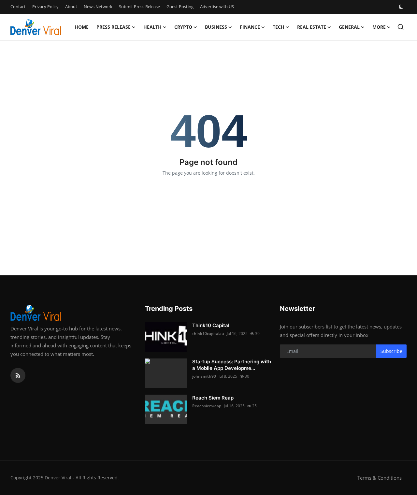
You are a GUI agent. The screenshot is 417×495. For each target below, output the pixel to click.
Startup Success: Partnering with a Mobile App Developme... (231, 364)
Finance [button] (250, 27)
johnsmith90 (204, 376)
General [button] (349, 27)
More (379, 27)
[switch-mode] (402, 7)
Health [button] (152, 27)
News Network (98, 6)
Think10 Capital (210, 325)
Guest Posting (180, 6)
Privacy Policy (45, 6)
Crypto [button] (183, 27)
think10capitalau (208, 333)
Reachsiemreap (206, 406)
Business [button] (216, 27)
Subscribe (391, 351)
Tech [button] (278, 27)
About (71, 6)
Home (82, 27)
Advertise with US (217, 6)
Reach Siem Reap (213, 398)
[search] (401, 27)
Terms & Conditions (379, 477)
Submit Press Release (139, 6)
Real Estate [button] (311, 27)
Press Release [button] (113, 27)
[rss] (17, 375)
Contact (18, 6)
